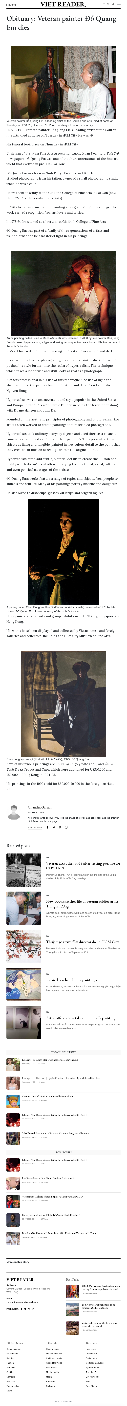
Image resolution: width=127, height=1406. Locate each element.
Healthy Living (52, 1349)
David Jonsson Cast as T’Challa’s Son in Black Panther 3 (51, 1215)
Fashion (10, 1363)
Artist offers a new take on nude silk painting (80, 1017)
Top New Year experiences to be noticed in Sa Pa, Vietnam (98, 1306)
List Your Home (93, 1377)
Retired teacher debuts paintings (71, 979)
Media (49, 1377)
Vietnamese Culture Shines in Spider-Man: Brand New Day (52, 1196)
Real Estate (91, 1349)
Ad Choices (51, 1367)
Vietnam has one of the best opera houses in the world (99, 1324)
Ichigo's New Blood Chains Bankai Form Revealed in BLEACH (54, 1115)
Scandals (10, 1377)
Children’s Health (54, 1358)
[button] (11, 5)
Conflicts (10, 1372)
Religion (10, 1358)
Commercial (91, 1354)
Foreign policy (12, 1386)
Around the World (54, 1363)
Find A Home (91, 1358)
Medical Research (54, 1354)
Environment (12, 1354)
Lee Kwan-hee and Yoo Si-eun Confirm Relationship (48, 1178)
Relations (50, 1381)
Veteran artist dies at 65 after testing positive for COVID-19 (83, 866)
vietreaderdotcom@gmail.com (22, 1302)
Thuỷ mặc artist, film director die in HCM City (83, 941)
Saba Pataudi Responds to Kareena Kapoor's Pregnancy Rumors (55, 1133)
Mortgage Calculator (95, 1363)
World (88, 1381)
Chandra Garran (40, 807)
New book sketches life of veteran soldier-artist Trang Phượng (82, 904)
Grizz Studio (91, 1386)
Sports (9, 1391)
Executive (10, 1381)
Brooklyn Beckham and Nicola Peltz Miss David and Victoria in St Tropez (59, 1233)
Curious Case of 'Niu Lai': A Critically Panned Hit (47, 1096)
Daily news (51, 1386)
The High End (92, 1372)
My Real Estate (92, 1367)
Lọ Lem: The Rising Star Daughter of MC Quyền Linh (50, 1059)
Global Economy (13, 1349)
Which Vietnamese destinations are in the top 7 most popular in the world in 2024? (101, 1289)
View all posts (35, 827)
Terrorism (10, 1367)
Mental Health (52, 1372)
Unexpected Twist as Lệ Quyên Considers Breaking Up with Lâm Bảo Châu (61, 1078)
